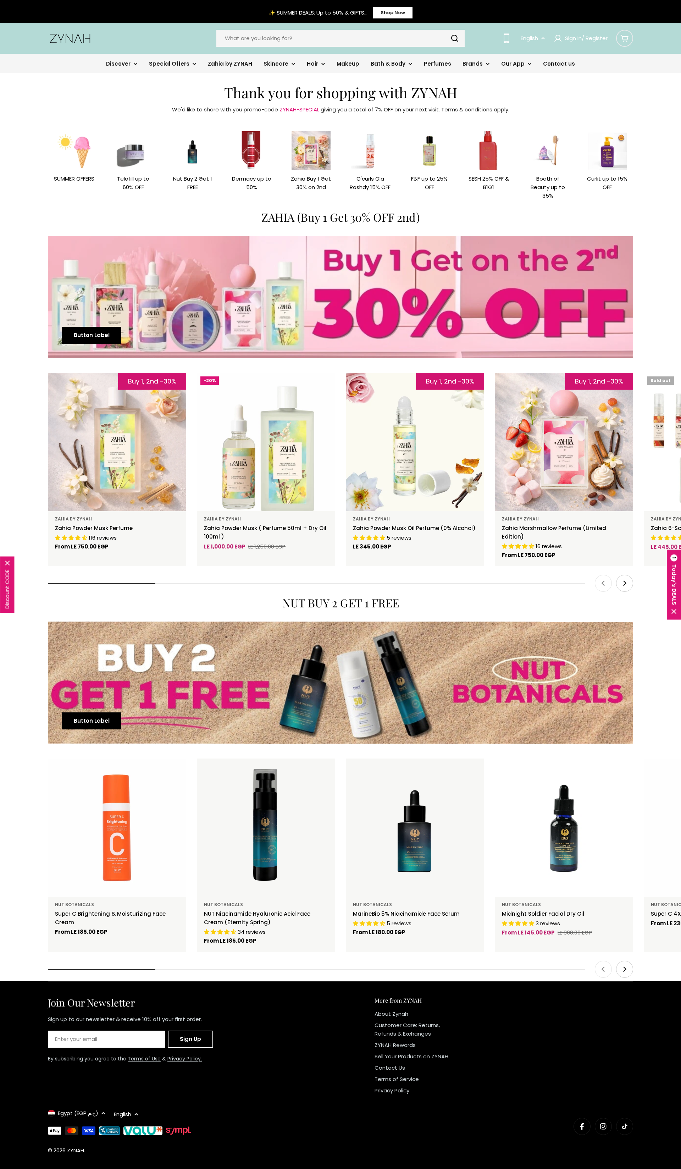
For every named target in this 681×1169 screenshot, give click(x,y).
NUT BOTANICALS (74, 904)
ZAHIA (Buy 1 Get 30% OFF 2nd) (340, 217)
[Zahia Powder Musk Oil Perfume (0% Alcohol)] (415, 442)
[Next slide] (624, 583)
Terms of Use (144, 1058)
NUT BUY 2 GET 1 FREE (340, 602)
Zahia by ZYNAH (73, 519)
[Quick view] (324, 388)
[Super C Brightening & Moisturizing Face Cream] (117, 828)
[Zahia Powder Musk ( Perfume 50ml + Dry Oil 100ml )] (266, 442)
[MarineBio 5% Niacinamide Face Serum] (415, 828)
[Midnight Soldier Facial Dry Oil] (564, 828)
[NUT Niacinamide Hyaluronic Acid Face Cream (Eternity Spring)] (266, 828)
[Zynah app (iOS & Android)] (506, 38)
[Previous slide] (603, 583)
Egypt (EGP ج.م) (78, 1113)
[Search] (454, 38)
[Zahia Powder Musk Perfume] (117, 442)
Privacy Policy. (184, 1058)
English (529, 38)
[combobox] (340, 38)
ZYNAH (75, 1150)
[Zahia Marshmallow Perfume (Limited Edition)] (564, 442)
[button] (674, 584)
